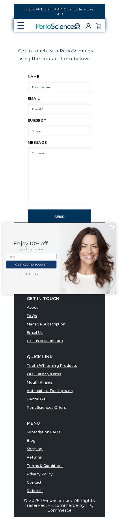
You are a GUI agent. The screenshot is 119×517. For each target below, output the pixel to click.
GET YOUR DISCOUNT (31, 264)
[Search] (79, 26)
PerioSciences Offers (46, 407)
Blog (31, 440)
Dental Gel (37, 399)
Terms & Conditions (45, 465)
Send (59, 217)
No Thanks (31, 274)
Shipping (35, 449)
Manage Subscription (46, 324)
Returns (34, 457)
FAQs (32, 316)
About (32, 307)
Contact (34, 482)
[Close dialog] (112, 226)
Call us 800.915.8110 (45, 341)
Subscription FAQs (43, 432)
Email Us (35, 332)
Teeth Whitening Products (52, 365)
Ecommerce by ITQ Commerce (70, 508)
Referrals (35, 491)
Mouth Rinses (39, 382)
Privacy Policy (40, 474)
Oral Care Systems (44, 374)
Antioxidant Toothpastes (49, 391)
